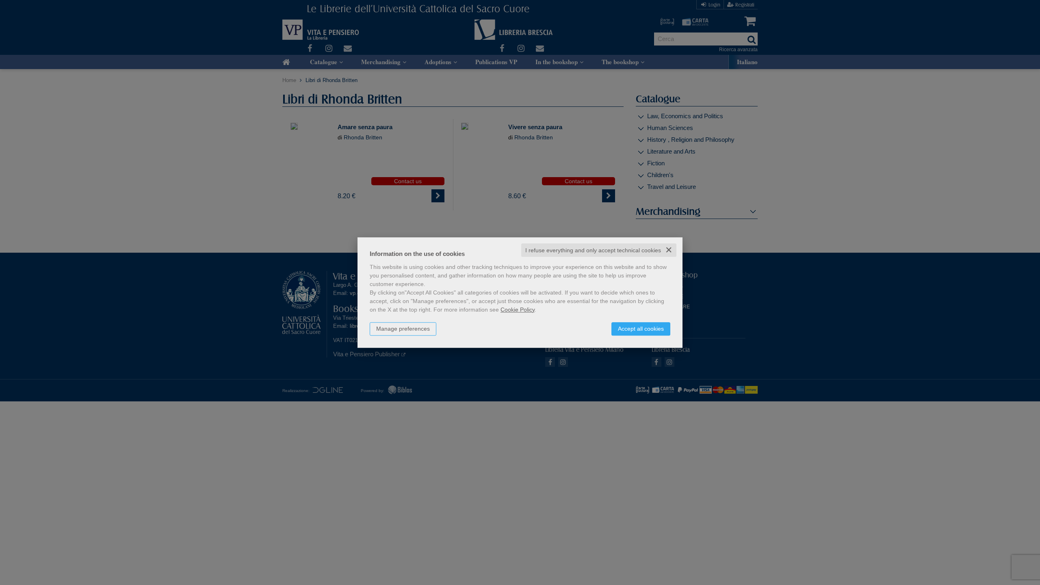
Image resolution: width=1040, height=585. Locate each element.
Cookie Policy (517, 309)
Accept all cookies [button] (641, 328)
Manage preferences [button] (403, 328)
